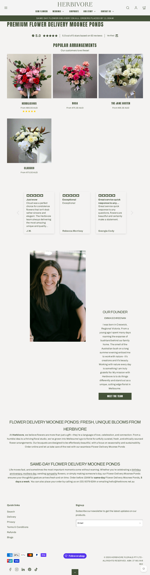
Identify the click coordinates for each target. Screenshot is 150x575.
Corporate (74, 11)
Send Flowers (41, 11)
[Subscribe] (140, 523)
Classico (29, 168)
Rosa (75, 103)
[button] (5, 7)
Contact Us (106, 11)
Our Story (88, 11)
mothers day (29, 473)
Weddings (57, 11)
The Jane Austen (120, 103)
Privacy (11, 522)
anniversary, (16, 473)
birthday (136, 469)
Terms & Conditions (17, 527)
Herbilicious (29, 103)
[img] (39, 195)
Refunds (11, 532)
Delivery (11, 517)
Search (11, 511)
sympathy (52, 473)
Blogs (10, 537)
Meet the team (115, 396)
